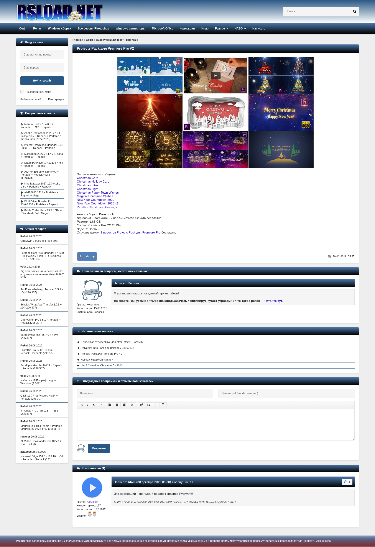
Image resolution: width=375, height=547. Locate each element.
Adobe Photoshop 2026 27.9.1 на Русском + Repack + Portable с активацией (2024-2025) (41, 136)
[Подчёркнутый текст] (94, 404)
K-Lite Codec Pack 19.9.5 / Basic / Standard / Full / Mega (42, 212)
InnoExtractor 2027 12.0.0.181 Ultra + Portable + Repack (40, 185)
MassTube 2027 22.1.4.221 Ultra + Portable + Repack (42, 155)
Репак (37, 28)
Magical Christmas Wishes (95, 196)
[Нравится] (93, 256)
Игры (205, 28)
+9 (87, 256)
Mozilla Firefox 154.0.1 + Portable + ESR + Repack (37, 126)
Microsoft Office (162, 28)
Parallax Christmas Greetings (97, 207)
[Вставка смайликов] (132, 404)
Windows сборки (59, 28)
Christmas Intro (87, 185)
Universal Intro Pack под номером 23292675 (107, 347)
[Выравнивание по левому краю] (109, 404)
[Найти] (354, 11)
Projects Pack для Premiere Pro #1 (101, 353)
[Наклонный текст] (88, 404)
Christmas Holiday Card (93, 181)
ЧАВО (239, 28)
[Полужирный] (81, 404)
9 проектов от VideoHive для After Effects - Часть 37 (112, 342)
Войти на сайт (42, 80)
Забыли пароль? (30, 99)
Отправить (99, 448)
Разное (220, 28)
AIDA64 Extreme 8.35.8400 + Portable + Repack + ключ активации (40, 174)
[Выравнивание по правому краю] (124, 404)
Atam (131, 482)
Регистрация (56, 99)
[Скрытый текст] (141, 404)
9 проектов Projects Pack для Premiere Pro (130, 232)
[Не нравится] (80, 256)
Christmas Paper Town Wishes (98, 192)
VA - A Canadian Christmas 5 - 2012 (102, 365)
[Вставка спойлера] (163, 404)
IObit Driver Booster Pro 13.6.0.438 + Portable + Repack (39, 203)
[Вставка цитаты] (148, 404)
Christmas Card (87, 178)
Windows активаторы (130, 28)
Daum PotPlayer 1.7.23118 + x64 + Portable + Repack (42, 164)
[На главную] (70, 11)
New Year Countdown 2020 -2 (97, 203)
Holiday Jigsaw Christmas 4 (97, 359)
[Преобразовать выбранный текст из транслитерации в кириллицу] (156, 404)
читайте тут (273, 300)
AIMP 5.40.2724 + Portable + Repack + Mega (39, 194)
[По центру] (117, 404)
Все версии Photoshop (93, 28)
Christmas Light (87, 189)
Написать (258, 28)
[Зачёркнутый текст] (101, 404)
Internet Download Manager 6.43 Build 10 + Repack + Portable (42, 147)
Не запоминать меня (38, 91)
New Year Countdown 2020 (95, 199)
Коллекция (187, 28)
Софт (23, 28)
